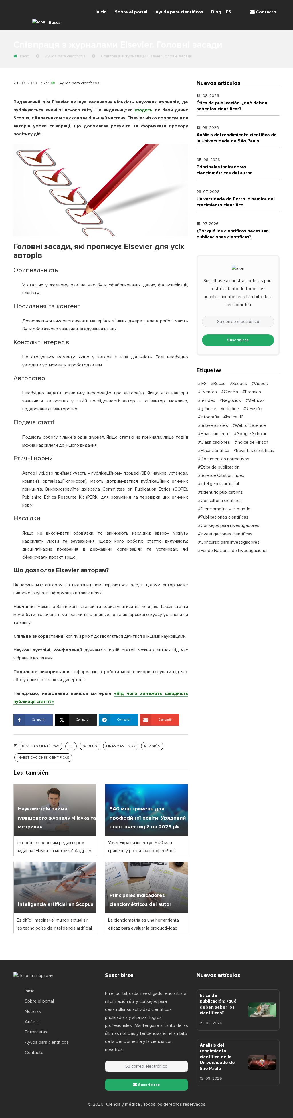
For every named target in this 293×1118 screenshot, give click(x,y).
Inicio (101, 12)
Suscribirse (238, 340)
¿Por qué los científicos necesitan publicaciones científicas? (233, 234)
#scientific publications (220, 492)
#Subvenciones (213, 425)
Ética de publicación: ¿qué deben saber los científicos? (232, 105)
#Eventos (207, 392)
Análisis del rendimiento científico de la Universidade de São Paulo (237, 138)
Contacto (265, 12)
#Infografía (208, 417)
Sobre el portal (131, 12)
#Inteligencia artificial (218, 484)
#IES (202, 383)
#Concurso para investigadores (229, 542)
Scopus (90, 746)
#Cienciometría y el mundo (224, 509)
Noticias (33, 1011)
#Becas (218, 383)
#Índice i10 (233, 417)
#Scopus (238, 383)
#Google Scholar (250, 434)
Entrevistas (36, 1032)
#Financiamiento (214, 434)
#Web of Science (249, 425)
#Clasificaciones (214, 442)
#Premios (251, 392)
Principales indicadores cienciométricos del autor (224, 170)
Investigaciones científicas (43, 758)
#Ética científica (213, 450)
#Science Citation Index (221, 475)
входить (143, 110)
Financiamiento (120, 746)
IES (71, 746)
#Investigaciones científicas (225, 534)
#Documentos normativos (223, 459)
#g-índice (207, 409)
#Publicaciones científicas (223, 517)
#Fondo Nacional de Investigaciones (233, 550)
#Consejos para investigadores (228, 525)
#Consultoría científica (220, 500)
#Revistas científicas (253, 450)
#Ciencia (229, 392)
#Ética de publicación (218, 467)
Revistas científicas (40, 746)
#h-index (206, 400)
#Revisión (252, 409)
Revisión (152, 746)
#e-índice (230, 409)
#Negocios (230, 400)
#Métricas (255, 400)
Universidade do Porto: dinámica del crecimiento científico (236, 202)
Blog (216, 12)
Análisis (32, 1022)
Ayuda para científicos (179, 12)
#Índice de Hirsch (251, 442)
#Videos (259, 383)
